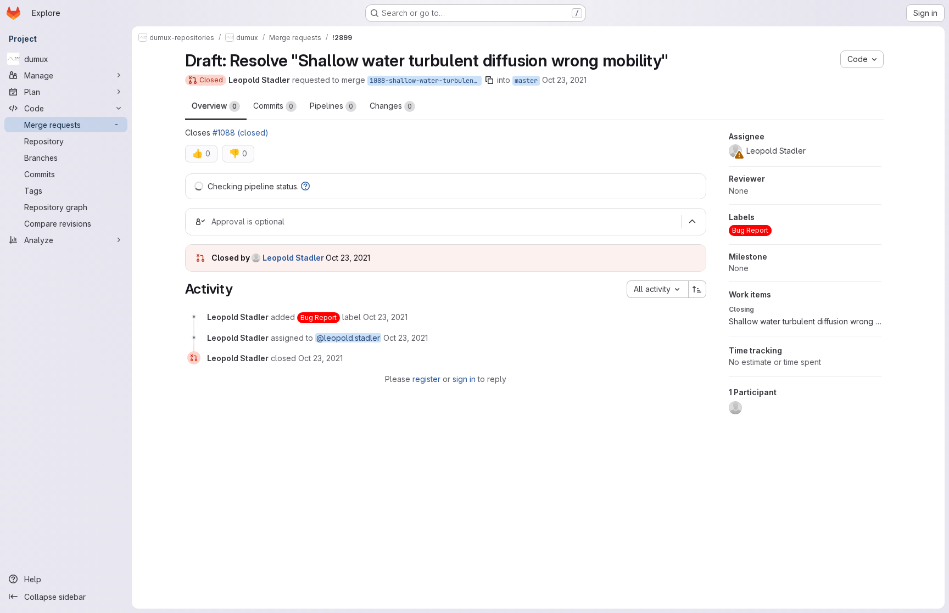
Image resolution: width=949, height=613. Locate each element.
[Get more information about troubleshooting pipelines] (305, 186)
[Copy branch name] (489, 80)
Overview (214, 105)
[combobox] (657, 289)
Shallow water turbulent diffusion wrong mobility (805, 321)
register (426, 379)
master (526, 80)
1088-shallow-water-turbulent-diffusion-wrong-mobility (426, 80)
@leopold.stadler (348, 337)
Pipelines (331, 105)
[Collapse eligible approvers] (692, 221)
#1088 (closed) (241, 132)
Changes (391, 105)
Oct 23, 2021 (564, 80)
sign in (464, 379)
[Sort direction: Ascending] (697, 289)
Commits (273, 105)
